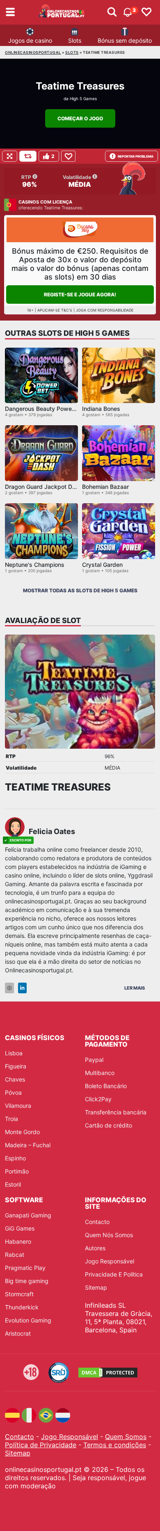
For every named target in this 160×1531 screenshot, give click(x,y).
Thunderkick (22, 1307)
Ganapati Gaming (28, 1215)
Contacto (97, 1221)
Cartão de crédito (108, 1125)
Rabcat (14, 1254)
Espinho (15, 1158)
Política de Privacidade (40, 1445)
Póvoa (13, 1092)
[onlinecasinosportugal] (62, 12)
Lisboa (14, 1053)
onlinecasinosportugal (33, 52)
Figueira (15, 1066)
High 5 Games (83, 98)
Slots (74, 40)
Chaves (15, 1079)
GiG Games (19, 1228)
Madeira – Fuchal (27, 1144)
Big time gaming (26, 1280)
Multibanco (99, 1072)
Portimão (17, 1171)
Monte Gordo (22, 1131)
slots (72, 52)
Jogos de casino (30, 40)
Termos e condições (114, 1445)
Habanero (18, 1241)
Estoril (13, 1184)
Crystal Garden (102, 564)
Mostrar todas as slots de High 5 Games (80, 590)
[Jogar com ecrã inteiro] (9, 156)
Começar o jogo (80, 118)
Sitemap (96, 1287)
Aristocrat (18, 1333)
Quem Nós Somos (109, 1234)
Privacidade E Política (114, 1274)
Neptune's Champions (34, 564)
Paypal (94, 1059)
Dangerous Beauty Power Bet (45, 408)
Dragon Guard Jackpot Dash (43, 486)
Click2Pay (98, 1099)
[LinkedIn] (22, 988)
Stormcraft (19, 1293)
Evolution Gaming (28, 1320)
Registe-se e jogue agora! (80, 294)
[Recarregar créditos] (28, 156)
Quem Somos (125, 1436)
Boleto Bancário (106, 1085)
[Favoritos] (146, 12)
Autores (95, 1248)
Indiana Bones (101, 408)
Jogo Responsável (109, 1261)
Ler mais (134, 988)
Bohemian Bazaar (105, 486)
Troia (11, 1118)
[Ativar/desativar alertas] (112, 12)
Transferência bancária (115, 1112)
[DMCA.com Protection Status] (108, 1372)
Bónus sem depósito (125, 40)
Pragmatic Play (25, 1267)
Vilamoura (18, 1105)
